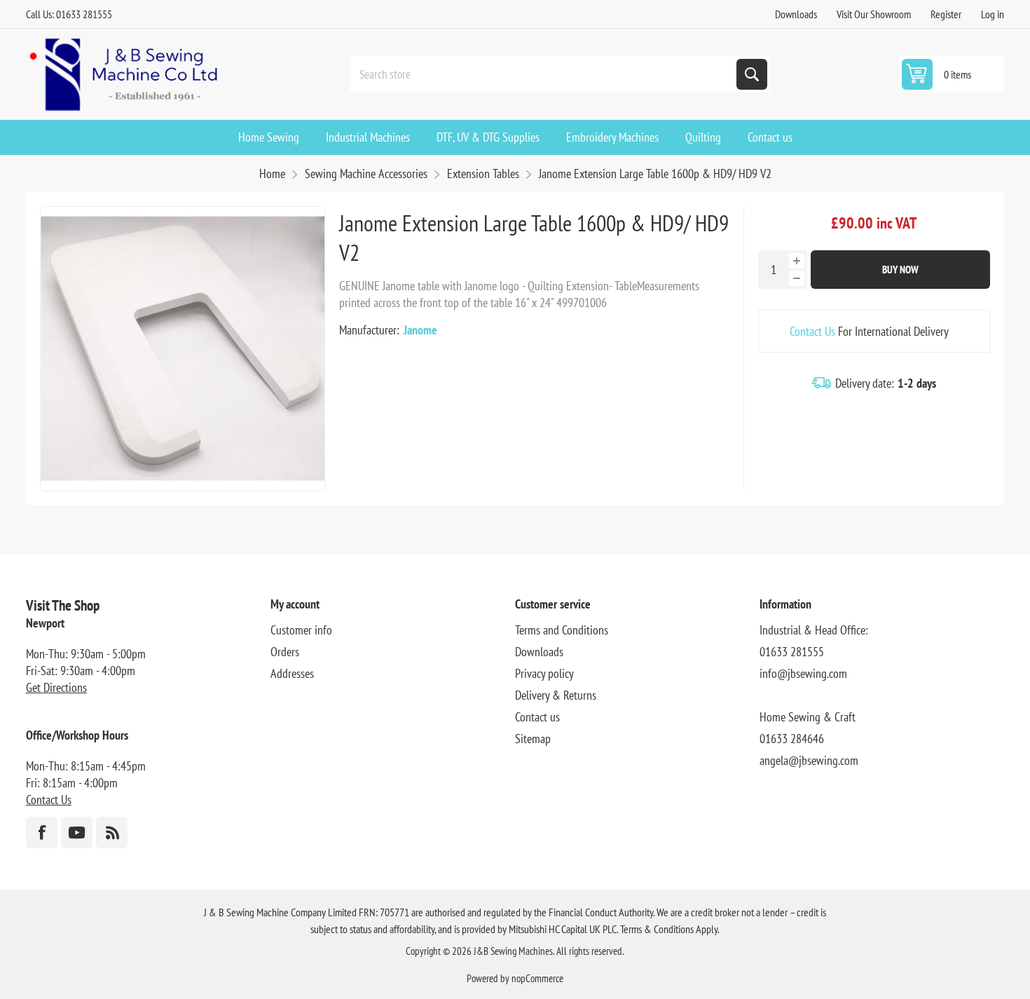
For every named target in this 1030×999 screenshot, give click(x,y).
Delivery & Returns (555, 695)
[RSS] (112, 832)
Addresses (292, 673)
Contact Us (812, 331)
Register (946, 14)
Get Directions (56, 687)
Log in (992, 14)
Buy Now (900, 269)
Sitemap (533, 738)
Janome (420, 330)
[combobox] (544, 74)
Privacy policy (544, 673)
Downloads (796, 14)
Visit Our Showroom (874, 14)
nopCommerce (537, 978)
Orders (284, 652)
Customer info (301, 630)
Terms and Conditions (561, 630)
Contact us (537, 717)
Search (751, 74)
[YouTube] (76, 832)
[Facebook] (41, 832)
